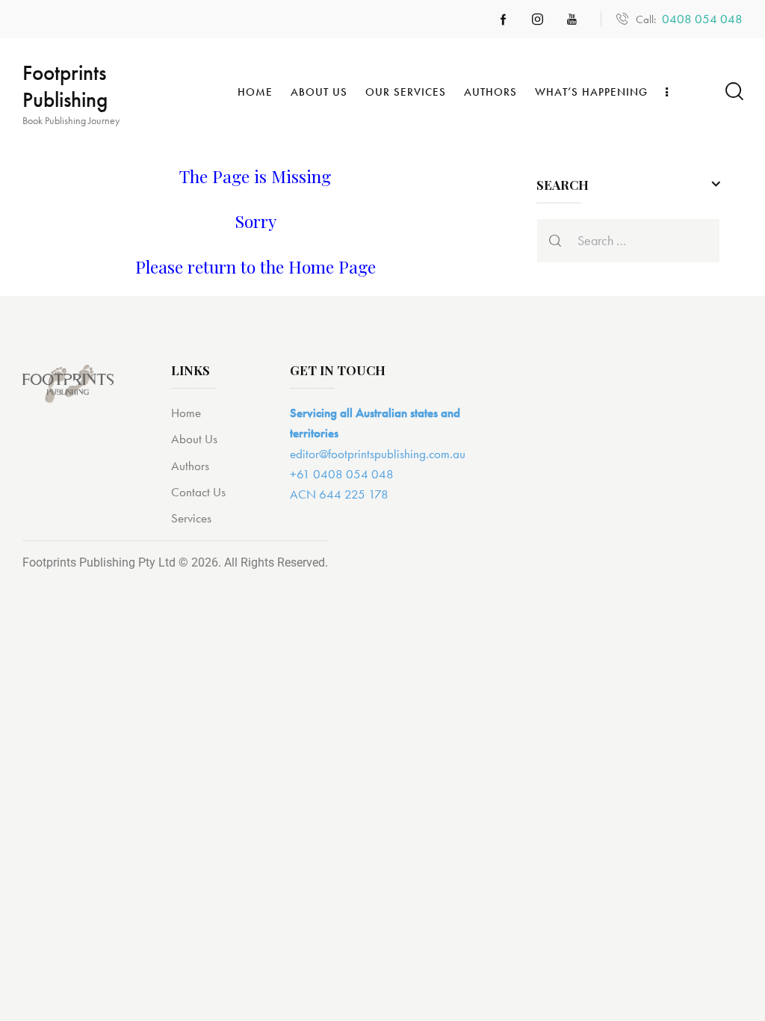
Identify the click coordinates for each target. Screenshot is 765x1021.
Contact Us (198, 492)
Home (186, 412)
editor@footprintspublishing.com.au (377, 453)
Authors (190, 465)
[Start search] (733, 91)
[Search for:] (628, 240)
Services (191, 518)
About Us (194, 439)
